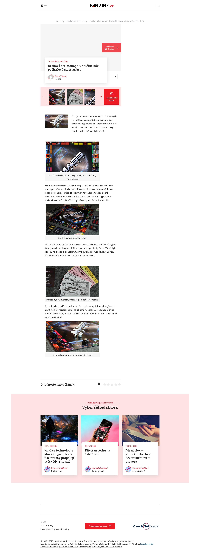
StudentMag (54, 546)
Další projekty (47, 525)
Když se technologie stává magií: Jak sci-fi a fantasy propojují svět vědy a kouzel (59, 456)
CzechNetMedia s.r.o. (63, 541)
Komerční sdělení (59, 468)
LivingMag (96, 546)
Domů (57, 21)
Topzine (44, 546)
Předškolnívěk (146, 544)
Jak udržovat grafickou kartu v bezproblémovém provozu (138, 456)
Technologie (90, 446)
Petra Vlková (60, 76)
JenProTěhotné (132, 544)
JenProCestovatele (69, 546)
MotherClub (110, 544)
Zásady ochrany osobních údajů (55, 529)
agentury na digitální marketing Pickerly (59, 544)
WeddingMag (85, 546)
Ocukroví (105, 546)
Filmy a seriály (50, 446)
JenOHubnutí (116, 546)
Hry (62, 21)
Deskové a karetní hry (77, 21)
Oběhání (120, 544)
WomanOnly (98, 544)
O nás (43, 522)
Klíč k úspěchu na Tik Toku (97, 452)
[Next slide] (99, 97)
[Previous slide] (45, 97)
